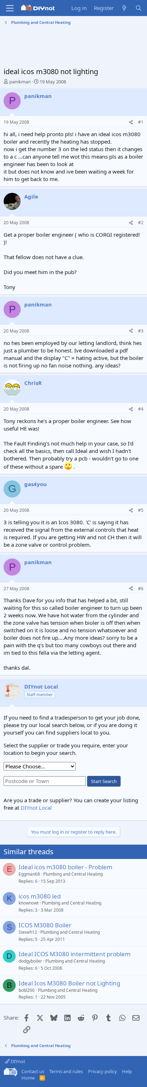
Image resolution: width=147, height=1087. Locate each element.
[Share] (131, 122)
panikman (20, 81)
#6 (140, 589)
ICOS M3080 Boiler (45, 925)
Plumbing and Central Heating (73, 874)
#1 (140, 122)
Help (127, 1071)
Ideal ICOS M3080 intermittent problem (75, 954)
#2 (140, 223)
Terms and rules (66, 1071)
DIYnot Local (36, 807)
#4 (140, 409)
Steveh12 (28, 932)
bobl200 (27, 990)
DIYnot (17, 1061)
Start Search (104, 781)
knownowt (29, 903)
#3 (140, 331)
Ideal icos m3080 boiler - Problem (65, 867)
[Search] (139, 8)
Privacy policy (102, 1071)
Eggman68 (29, 874)
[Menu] (9, 8)
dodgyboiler (30, 961)
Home (28, 1078)
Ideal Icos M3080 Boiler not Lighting (69, 983)
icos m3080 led (40, 896)
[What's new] (124, 8)
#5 (140, 510)
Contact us (32, 1071)
